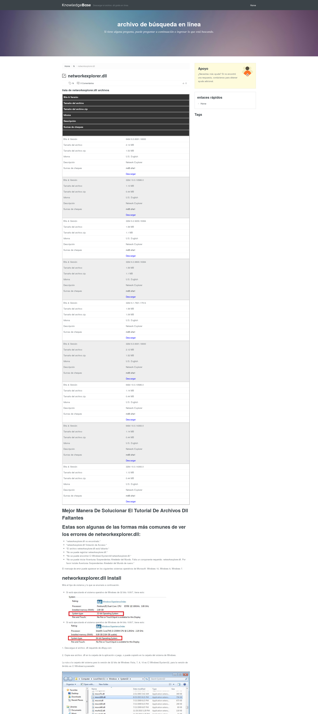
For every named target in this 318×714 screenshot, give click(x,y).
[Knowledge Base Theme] (77, 4)
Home (253, 5)
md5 (128, 168)
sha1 (133, 168)
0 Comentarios (87, 83)
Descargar (131, 173)
